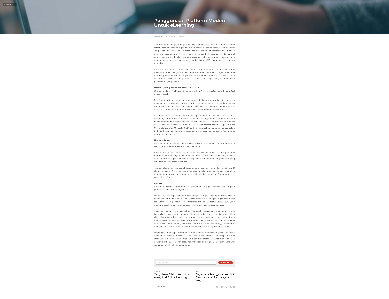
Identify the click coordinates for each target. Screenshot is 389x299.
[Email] (231, 287)
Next (197, 272)
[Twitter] (222, 287)
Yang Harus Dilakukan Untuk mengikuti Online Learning (171, 276)
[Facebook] (217, 287)
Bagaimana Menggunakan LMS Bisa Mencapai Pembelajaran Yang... (215, 277)
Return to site (10, 4)
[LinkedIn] (226, 287)
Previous (159, 272)
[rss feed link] (234, 287)
